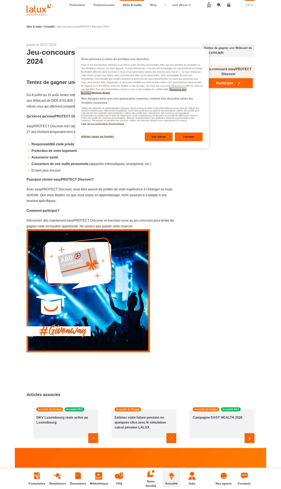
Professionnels (104, 5)
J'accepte (188, 136)
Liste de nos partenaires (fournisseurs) (102, 124)
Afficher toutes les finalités (97, 136)
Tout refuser (158, 136)
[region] (142, 98)
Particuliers (77, 5)
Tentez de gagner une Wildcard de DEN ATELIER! (228, 50)
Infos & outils (132, 5)
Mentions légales (101, 93)
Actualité (49, 26)
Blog (153, 5)
